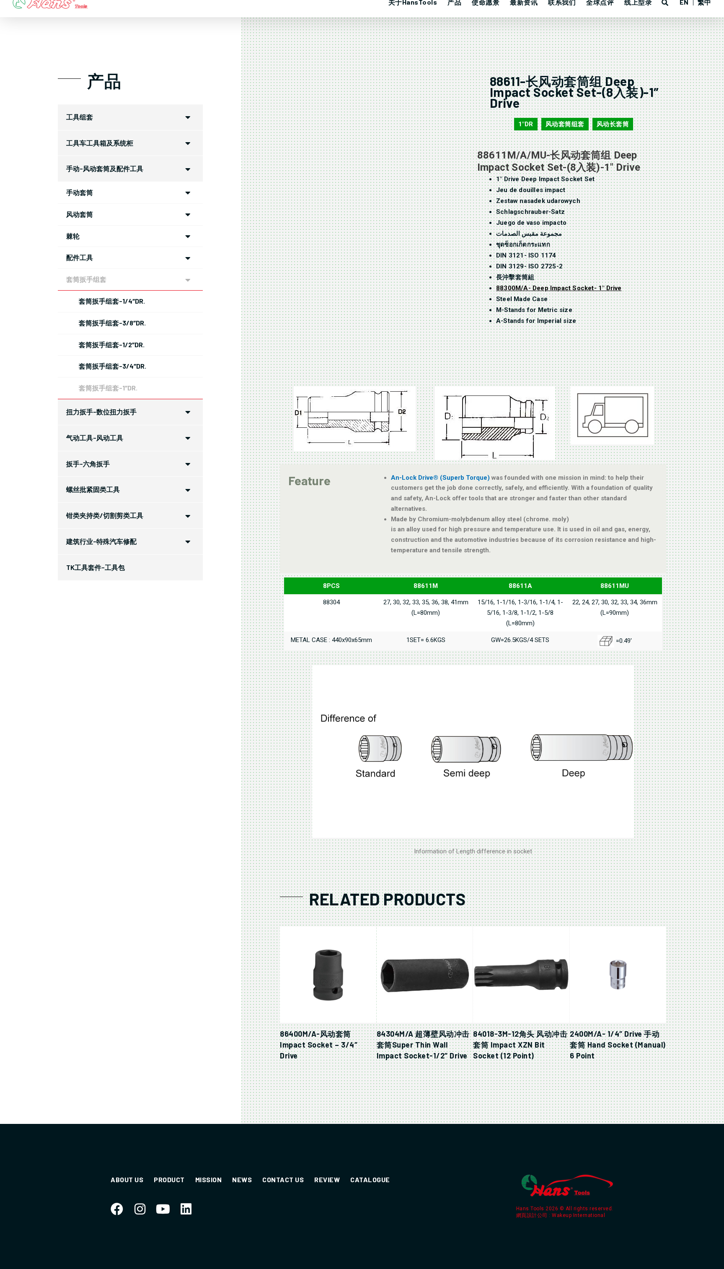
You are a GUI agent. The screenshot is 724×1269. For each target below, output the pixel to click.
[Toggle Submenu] (188, 117)
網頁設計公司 (532, 1215)
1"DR (525, 124)
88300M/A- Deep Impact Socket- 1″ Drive (559, 288)
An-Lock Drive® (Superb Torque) (441, 477)
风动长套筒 (613, 124)
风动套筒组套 (565, 124)
